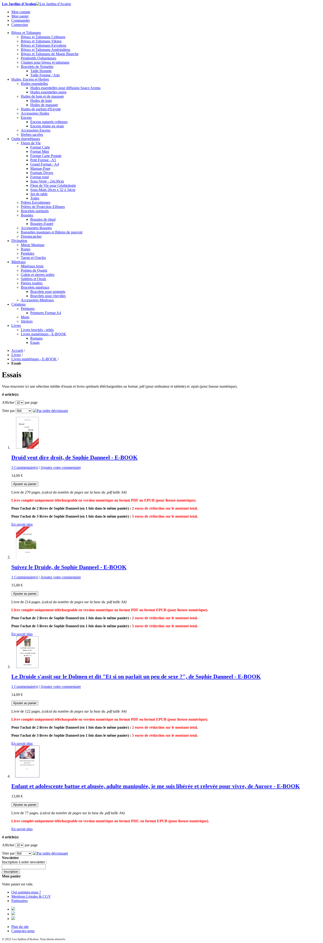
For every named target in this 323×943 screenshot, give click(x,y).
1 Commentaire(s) (24, 577)
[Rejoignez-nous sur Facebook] (13, 909)
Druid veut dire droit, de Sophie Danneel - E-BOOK (74, 457)
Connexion (19, 25)
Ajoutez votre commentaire (60, 467)
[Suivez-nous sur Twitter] (13, 914)
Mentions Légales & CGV (31, 896)
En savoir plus (22, 524)
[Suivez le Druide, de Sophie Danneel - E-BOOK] (27, 557)
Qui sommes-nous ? (26, 892)
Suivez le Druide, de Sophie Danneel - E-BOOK (69, 567)
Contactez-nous (23, 931)
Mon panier (20, 16)
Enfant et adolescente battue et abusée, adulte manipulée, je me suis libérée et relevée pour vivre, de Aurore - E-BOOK (155, 786)
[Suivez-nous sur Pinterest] (13, 919)
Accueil (17, 351)
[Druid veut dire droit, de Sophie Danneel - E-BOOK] (27, 447)
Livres (16, 355)
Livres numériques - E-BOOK (34, 359)
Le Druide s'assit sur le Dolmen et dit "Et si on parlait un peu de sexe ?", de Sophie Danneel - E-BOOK (136, 676)
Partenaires (19, 901)
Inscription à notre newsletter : (24, 862)
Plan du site (20, 927)
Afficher (8, 402)
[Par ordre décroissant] (50, 411)
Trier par (8, 411)
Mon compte (20, 12)
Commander (20, 20)
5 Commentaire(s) (24, 467)
